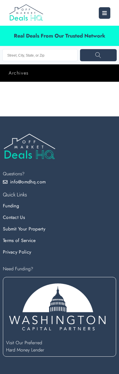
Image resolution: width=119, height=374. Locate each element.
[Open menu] (104, 13)
